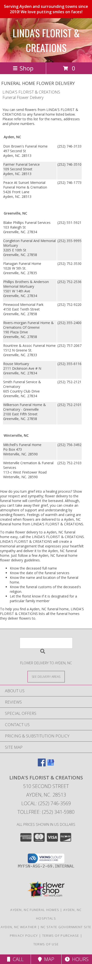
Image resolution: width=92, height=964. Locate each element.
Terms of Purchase (60, 935)
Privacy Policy (24, 935)
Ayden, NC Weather (19, 927)
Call (17, 959)
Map (48, 959)
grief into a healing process (49, 491)
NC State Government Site (66, 927)
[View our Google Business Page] (50, 765)
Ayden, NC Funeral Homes (34, 910)
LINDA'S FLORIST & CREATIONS (46, 40)
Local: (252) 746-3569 (46, 803)
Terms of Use (46, 944)
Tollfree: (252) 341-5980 (46, 812)
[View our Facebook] (42, 765)
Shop (26, 68)
